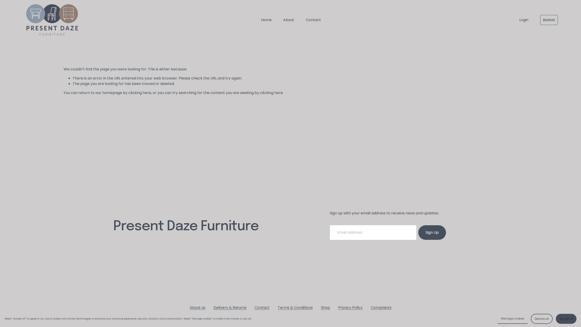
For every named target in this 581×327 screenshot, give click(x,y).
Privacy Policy (350, 307)
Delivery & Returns (230, 307)
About (288, 19)
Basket (549, 19)
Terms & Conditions (295, 307)
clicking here (139, 92)
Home (266, 19)
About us (197, 307)
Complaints (381, 307)
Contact (313, 19)
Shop (325, 307)
